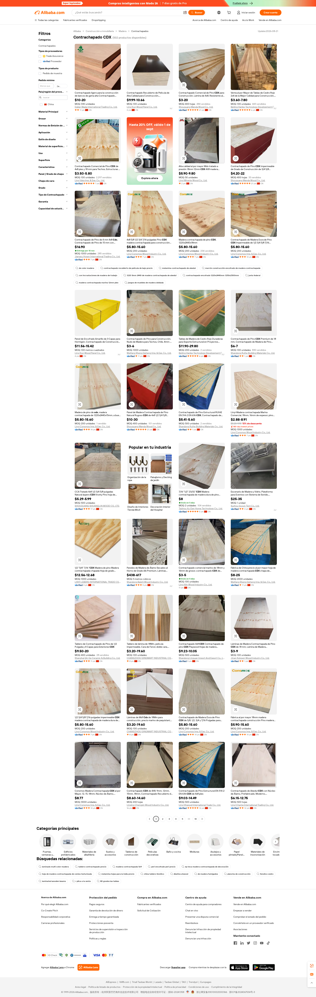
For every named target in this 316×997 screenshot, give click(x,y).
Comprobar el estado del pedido (249, 916)
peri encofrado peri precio (163, 867)
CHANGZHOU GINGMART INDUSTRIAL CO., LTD (150, 658)
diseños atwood (181, 874)
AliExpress (111, 982)
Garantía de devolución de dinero (106, 910)
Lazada (158, 982)
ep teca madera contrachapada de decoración (206, 867)
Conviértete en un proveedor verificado (253, 923)
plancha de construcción (238, 874)
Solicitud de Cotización (149, 910)
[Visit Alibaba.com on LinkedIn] (242, 943)
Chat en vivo (191, 910)
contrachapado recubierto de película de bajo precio (128, 268)
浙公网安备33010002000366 (211, 992)
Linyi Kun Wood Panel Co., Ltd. (142, 107)
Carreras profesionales (53, 923)
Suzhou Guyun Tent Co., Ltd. (245, 506)
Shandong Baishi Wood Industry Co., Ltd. (147, 582)
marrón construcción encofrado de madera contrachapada (232, 268)
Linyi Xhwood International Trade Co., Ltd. (200, 805)
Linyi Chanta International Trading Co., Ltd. (252, 805)
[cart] (229, 13)
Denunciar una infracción (198, 938)
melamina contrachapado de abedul (179, 268)
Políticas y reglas (97, 938)
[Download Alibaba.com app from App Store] (239, 967)
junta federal (254, 275)
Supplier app (178, 967)
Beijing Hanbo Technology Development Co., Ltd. (254, 107)
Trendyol (193, 982)
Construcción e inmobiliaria (100, 31)
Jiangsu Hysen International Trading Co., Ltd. (97, 256)
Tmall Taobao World (142, 982)
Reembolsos (191, 923)
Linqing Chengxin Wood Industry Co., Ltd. (148, 805)
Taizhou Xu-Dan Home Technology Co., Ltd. (201, 508)
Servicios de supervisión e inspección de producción (108, 931)
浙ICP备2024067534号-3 (242, 992)
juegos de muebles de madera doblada (146, 282)
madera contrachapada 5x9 (129, 867)
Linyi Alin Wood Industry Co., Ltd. (195, 584)
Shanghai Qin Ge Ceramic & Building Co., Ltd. (97, 658)
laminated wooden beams (54, 881)
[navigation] (53, 425)
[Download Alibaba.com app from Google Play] (264, 967)
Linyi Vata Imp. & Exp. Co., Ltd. (90, 180)
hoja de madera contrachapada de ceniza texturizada (67, 874)
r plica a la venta (83, 881)
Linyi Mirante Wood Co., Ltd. (193, 180)
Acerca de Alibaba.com (53, 897)
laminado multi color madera (55, 867)
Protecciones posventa (101, 923)
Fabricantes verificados (149, 904)
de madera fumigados (208, 874)
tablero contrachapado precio (92, 867)
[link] (311, 965)
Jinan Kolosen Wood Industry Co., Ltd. (250, 658)
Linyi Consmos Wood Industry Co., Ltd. (146, 254)
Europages (205, 982)
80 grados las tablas (109, 881)
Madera (122, 31)
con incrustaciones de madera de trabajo (98, 275)
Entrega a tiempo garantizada (104, 916)
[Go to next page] (202, 819)
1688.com (124, 982)
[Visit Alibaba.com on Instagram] (255, 943)
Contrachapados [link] (139, 31)
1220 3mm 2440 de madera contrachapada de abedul (151, 275)
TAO (184, 982)
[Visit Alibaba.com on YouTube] (262, 943)
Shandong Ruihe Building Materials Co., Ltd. (253, 353)
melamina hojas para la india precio (117, 874)
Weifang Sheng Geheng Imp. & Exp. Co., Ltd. (149, 353)
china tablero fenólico (154, 874)
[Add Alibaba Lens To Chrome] (88, 967)
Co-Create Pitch (49, 910)
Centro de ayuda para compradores (203, 904)
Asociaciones (240, 929)
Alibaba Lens (57, 967)
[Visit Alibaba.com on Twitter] (248, 943)
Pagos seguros (96, 904)
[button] (185, 12)
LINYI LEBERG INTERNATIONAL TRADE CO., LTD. (98, 582)
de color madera (86, 268)
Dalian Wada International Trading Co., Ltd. (96, 107)
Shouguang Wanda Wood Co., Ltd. (196, 107)
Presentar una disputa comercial (202, 916)
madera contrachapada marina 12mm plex (98, 282)
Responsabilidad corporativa (55, 916)
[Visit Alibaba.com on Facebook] (235, 943)
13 (196, 819)
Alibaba (77, 31)
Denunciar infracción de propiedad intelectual (203, 931)
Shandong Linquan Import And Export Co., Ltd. (202, 658)
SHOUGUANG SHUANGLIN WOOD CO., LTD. (97, 506)
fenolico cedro (266, 874)
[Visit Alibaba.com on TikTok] (268, 943)
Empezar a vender (242, 910)
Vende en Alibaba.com (244, 904)
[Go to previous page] (149, 819)
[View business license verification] (187, 992)
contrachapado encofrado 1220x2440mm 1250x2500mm (212, 275)
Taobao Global (171, 982)
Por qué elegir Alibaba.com (54, 904)
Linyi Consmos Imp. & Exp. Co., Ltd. (248, 254)
